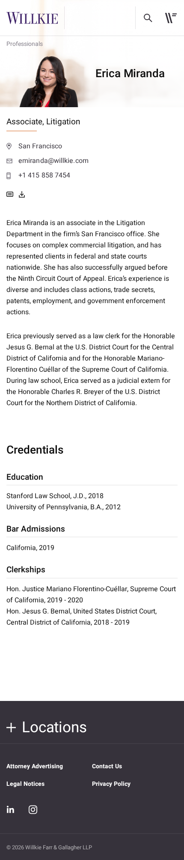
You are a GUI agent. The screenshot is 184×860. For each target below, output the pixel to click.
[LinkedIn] (10, 810)
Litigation (63, 122)
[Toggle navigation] (171, 18)
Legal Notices (25, 783)
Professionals (24, 43)
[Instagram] (33, 809)
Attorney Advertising (34, 766)
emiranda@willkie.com (53, 161)
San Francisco (40, 146)
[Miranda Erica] (22, 194)
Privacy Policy (111, 783)
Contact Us (107, 766)
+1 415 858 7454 (44, 175)
